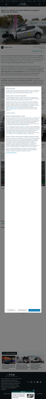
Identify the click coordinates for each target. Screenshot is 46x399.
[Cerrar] (33, 390)
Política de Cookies (10, 107)
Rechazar (11, 310)
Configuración (22, 310)
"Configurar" (11, 133)
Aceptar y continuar (34, 310)
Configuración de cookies (14, 108)
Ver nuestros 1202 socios (11, 152)
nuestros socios (23, 126)
